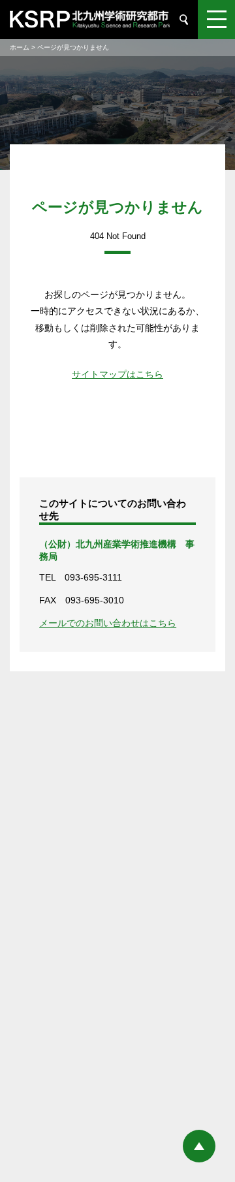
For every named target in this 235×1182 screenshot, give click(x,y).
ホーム (19, 47)
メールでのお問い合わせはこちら (107, 623)
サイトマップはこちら (117, 374)
